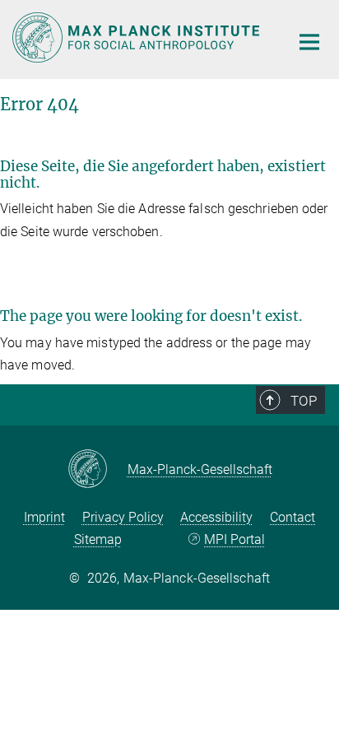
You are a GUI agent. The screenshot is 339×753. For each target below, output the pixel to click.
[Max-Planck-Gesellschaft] (97, 470)
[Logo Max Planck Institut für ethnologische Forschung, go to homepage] (138, 37)
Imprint (44, 517)
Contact (292, 517)
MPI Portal (234, 539)
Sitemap (98, 539)
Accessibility (216, 517)
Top (303, 401)
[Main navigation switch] (309, 42)
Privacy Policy (123, 517)
